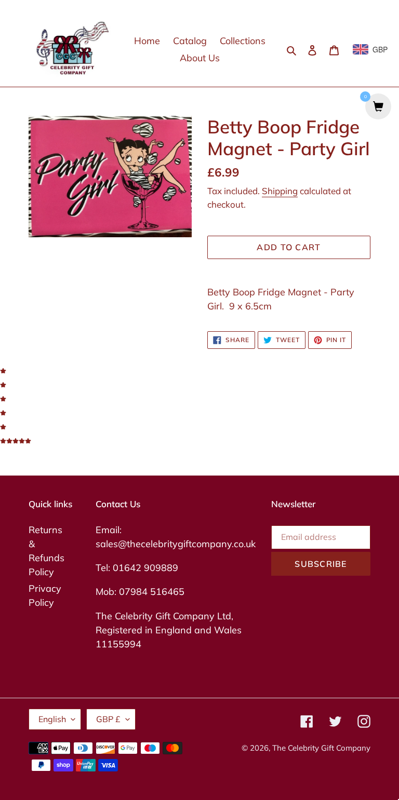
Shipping (280, 190)
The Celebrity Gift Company (321, 748)
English (52, 719)
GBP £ (108, 719)
